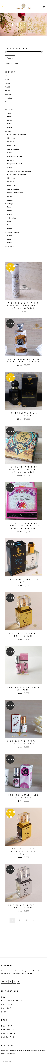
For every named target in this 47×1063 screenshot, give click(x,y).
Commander (7, 1037)
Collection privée (14, 156)
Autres (10, 153)
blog (4, 1012)
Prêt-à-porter (10, 218)
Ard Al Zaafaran (13, 149)
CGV (3, 997)
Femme (9, 116)
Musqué (7, 91)
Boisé (7, 79)
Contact (6, 1008)
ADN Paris (11, 138)
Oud (6, 102)
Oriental (8, 98)
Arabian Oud (12, 145)
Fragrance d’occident (15, 164)
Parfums (8, 113)
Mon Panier (8, 1030)
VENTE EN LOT (10, 246)
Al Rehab (10, 142)
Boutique (6, 1004)
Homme (9, 120)
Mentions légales (11, 1001)
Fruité (7, 87)
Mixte (9, 127)
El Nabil (10, 160)
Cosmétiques (9, 204)
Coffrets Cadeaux (12, 232)
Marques (8, 131)
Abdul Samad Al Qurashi (17, 134)
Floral (7, 83)
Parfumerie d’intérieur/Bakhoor (18, 171)
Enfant (10, 124)
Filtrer (10, 58)
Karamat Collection (15, 193)
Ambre (7, 76)
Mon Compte (8, 1033)
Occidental (9, 94)
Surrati (10, 167)
